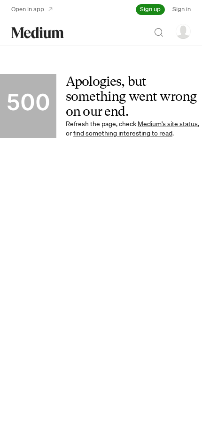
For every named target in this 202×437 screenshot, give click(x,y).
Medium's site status (168, 124)
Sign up (150, 9)
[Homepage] (37, 32)
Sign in (181, 9)
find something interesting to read (122, 133)
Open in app (27, 9)
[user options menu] (183, 31)
